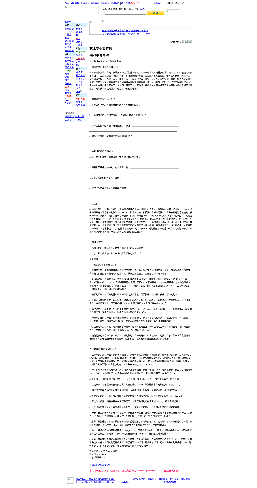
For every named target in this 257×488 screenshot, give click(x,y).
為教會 (81, 79)
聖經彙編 (69, 67)
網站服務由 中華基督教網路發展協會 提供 (95, 479)
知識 (110, 9)
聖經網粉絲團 (170, 482)
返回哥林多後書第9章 (99, 465)
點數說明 (95, 3)
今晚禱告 (69, 58)
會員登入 (85, 3)
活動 (67, 77)
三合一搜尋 (144, 34)
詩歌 (120, 9)
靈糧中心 (69, 116)
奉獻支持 (125, 3)
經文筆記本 (116, 30)
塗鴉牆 (79, 42)
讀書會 (68, 93)
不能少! (79, 45)
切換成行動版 (139, 479)
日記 (67, 38)
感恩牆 (79, 85)
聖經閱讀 (69, 29)
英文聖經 (106, 34)
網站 (131, 9)
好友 (137, 9)
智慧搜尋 (69, 61)
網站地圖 (105, 3)
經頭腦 (79, 102)
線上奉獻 (79, 116)
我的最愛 (126, 30)
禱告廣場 (80, 75)
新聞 (126, 9)
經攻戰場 (80, 105)
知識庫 (79, 55)
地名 (78, 65)
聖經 (104, 9)
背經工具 (135, 34)
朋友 (78, 35)
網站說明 (163, 479)
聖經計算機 (116, 34)
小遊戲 (68, 103)
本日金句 (69, 47)
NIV (71, 31)
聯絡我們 (115, 3)
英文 (67, 90)
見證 (78, 91)
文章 (78, 88)
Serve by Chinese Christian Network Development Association (102, 482)
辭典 (115, 9)
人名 (78, 62)
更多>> (143, 9)
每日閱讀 (69, 41)
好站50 (68, 83)
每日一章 (126, 34)
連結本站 (185, 479)
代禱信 (68, 120)
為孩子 (79, 82)
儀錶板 (79, 29)
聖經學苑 (69, 50)
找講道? (80, 72)
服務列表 (69, 22)
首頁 (67, 3)
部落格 (79, 32)
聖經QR (157, 3)
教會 (67, 74)
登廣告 (78, 120)
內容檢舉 (174, 479)
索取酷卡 (152, 479)
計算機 (68, 44)
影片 (67, 100)
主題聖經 (69, 64)
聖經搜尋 (135, 30)
